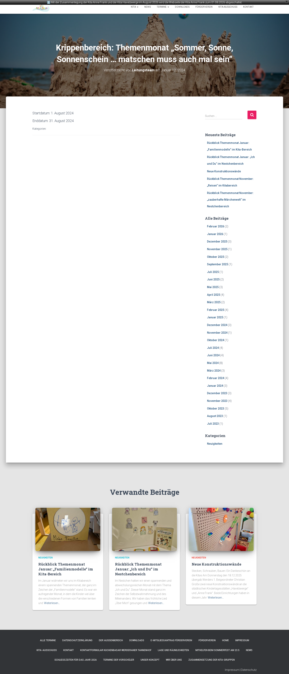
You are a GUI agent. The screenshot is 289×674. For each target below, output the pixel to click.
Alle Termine (48, 640)
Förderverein (204, 7)
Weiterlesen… (52, 603)
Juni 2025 (213, 279)
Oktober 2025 (215, 256)
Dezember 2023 (217, 393)
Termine (162, 7)
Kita (133, 7)
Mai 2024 (213, 363)
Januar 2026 (215, 234)
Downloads (182, 7)
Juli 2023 (213, 423)
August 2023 (215, 416)
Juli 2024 (213, 347)
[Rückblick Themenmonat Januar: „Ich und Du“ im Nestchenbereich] (144, 529)
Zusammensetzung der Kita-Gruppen (211, 659)
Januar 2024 (215, 385)
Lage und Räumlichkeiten (173, 650)
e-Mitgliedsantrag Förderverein (171, 640)
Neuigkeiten (214, 443)
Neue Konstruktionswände (224, 171)
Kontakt (248, 7)
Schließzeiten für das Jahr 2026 (75, 659)
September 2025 (217, 264)
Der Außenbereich (111, 640)
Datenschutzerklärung (77, 640)
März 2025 (214, 302)
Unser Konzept (150, 659)
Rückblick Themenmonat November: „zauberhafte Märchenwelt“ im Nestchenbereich (230, 199)
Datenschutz (249, 669)
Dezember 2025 (217, 241)
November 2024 (217, 332)
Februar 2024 (215, 378)
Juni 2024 (213, 355)
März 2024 (214, 370)
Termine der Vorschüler (118, 659)
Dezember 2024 (217, 325)
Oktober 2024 (215, 340)
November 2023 (217, 400)
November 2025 (217, 249)
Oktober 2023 (215, 408)
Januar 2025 (215, 317)
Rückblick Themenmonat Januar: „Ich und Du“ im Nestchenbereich (138, 569)
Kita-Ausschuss (227, 7)
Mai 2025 (213, 287)
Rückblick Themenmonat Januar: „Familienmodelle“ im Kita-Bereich (65, 569)
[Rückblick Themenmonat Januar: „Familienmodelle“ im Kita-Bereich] (67, 529)
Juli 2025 (213, 272)
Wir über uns (174, 659)
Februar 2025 (215, 309)
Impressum (242, 640)
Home (225, 640)
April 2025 (213, 294)
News (147, 7)
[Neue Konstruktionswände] (221, 529)
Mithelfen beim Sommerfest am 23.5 (217, 650)
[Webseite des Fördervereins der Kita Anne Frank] (40, 7)
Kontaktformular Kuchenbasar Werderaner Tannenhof (115, 650)
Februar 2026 (215, 226)
